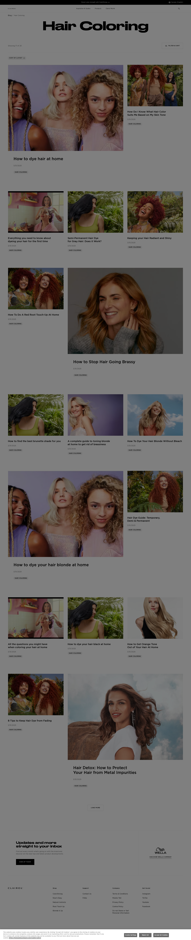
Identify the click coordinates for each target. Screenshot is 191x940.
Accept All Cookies (161, 935)
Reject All (145, 935)
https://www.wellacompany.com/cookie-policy (25, 938)
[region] (95, 934)
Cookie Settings (130, 935)
